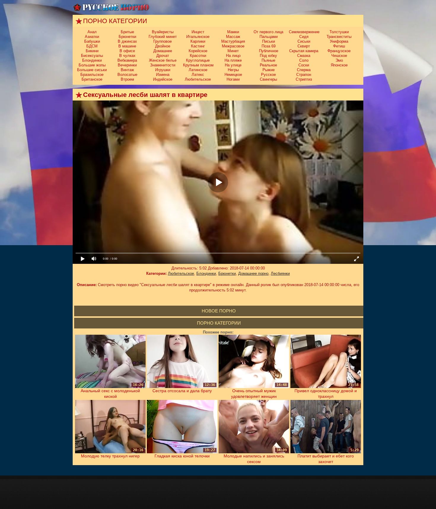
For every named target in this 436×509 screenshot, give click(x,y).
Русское (268, 74)
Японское (339, 65)
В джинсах (127, 41)
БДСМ (92, 46)
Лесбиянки (280, 273)
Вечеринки (127, 65)
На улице (233, 65)
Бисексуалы (92, 55)
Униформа (339, 41)
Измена (162, 74)
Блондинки (92, 60)
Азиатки (92, 36)
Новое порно (219, 310)
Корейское (198, 51)
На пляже (233, 60)
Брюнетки (127, 36)
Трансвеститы (339, 36)
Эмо (339, 60)
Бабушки (92, 41)
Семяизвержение (304, 32)
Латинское (198, 70)
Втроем (127, 79)
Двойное (162, 46)
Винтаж (127, 70)
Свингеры (268, 79)
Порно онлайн (111, 7)
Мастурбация (233, 41)
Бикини (92, 51)
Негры (233, 70)
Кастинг (198, 46)
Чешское (339, 55)
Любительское (198, 79)
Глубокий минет (163, 36)
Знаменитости (162, 65)
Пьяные (268, 60)
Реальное (268, 65)
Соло (303, 60)
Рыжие (268, 70)
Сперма (304, 70)
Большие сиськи (92, 70)
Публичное (268, 51)
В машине (127, 46)
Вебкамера (127, 60)
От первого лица (268, 32)
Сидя (303, 36)
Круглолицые (198, 60)
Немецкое (233, 74)
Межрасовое (233, 46)
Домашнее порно (253, 273)
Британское (92, 79)
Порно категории (219, 322)
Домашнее (162, 51)
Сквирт (303, 46)
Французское (339, 51)
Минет (233, 51)
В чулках (127, 55)
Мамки (233, 32)
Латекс (198, 74)
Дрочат (162, 55)
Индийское (162, 79)
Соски (303, 65)
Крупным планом (198, 65)
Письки (268, 41)
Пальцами (269, 36)
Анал (92, 32)
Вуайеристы (163, 32)
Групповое (162, 41)
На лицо (233, 55)
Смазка (303, 55)
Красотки (198, 55)
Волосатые (127, 74)
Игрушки (162, 70)
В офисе (127, 51)
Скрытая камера (303, 51)
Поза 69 (269, 46)
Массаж (233, 36)
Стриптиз (304, 79)
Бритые (127, 32)
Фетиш (339, 46)
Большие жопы (92, 65)
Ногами (233, 79)
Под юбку (268, 55)
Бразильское (92, 74)
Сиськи (303, 41)
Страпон (303, 74)
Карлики (197, 41)
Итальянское (197, 36)
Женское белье (162, 60)
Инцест (198, 32)
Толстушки (339, 32)
